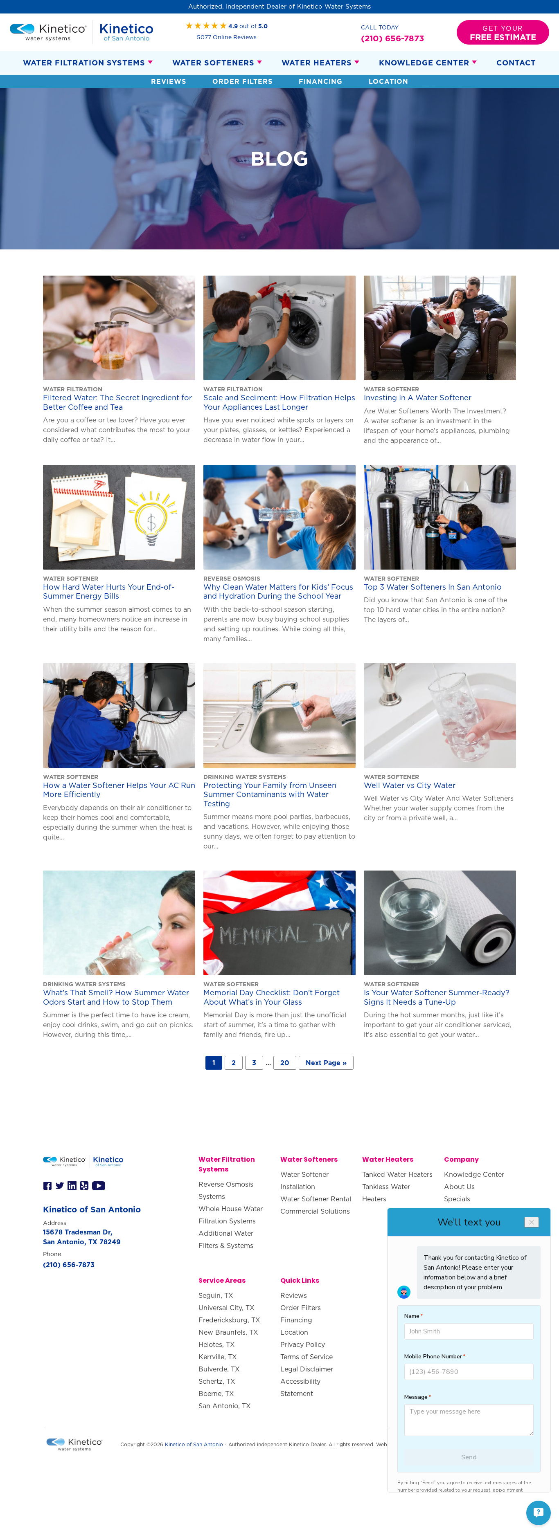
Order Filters (242, 81)
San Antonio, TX (224, 1405)
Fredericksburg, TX (229, 1319)
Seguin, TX (215, 1295)
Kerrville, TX (217, 1356)
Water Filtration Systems (84, 63)
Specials (457, 1198)
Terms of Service (306, 1356)
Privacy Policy (302, 1344)
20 (284, 1062)
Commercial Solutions (315, 1211)
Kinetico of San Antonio (194, 1444)
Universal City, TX (226, 1307)
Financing (321, 81)
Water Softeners (213, 63)
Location (388, 81)
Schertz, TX (216, 1381)
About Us (459, 1186)
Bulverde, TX (219, 1368)
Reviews (168, 81)
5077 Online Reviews (227, 37)
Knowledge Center (424, 63)
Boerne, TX (216, 1393)
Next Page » (326, 1062)
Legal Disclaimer (306, 1368)
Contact (516, 63)
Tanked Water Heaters (397, 1174)
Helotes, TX (216, 1344)
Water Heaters (317, 63)
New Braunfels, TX (228, 1332)
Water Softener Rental (315, 1198)
